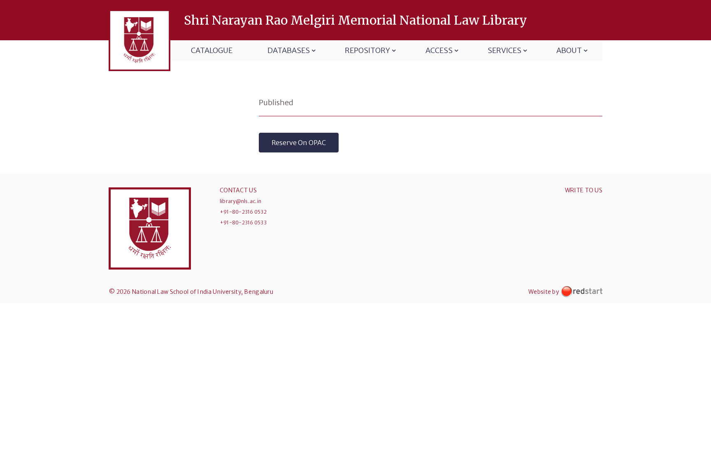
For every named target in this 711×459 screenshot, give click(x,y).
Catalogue (211, 50)
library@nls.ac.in (240, 201)
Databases (288, 50)
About (569, 50)
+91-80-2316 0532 (243, 212)
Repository (367, 50)
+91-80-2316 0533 (243, 222)
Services (504, 50)
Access (439, 50)
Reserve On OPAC (299, 142)
